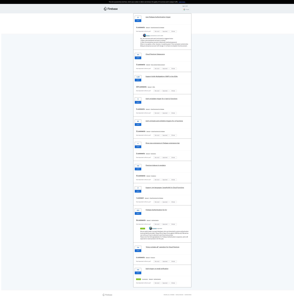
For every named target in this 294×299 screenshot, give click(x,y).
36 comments (141, 220)
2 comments (145, 279)
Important (166, 31)
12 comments (140, 131)
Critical (174, 31)
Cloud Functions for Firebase (157, 27)
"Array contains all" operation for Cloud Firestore (162, 247)
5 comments (140, 109)
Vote (138, 20)
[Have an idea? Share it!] (111, 8)
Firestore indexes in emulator (156, 165)
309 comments (141, 87)
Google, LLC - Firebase (169, 294)
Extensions (153, 153)
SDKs (154, 87)
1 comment (140, 198)
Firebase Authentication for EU (156, 210)
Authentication (155, 220)
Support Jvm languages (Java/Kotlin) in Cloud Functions (165, 188)
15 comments (140, 176)
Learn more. (182, 2)
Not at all (158, 31)
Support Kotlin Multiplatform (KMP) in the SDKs (162, 76)
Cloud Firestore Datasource (155, 54)
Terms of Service (179, 294)
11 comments (140, 65)
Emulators (153, 176)
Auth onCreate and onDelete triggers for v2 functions (164, 121)
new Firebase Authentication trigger (158, 17)
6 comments (140, 257)
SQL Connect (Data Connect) (158, 64)
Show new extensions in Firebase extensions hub (163, 143)
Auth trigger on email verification (157, 269)
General (148, 27)
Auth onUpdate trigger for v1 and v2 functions (161, 99)
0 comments (140, 153)
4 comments (140, 27)
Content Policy (188, 294)
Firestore (153, 257)
